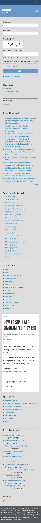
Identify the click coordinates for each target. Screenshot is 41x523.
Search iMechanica (12, 92)
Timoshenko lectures (13, 236)
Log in (7, 381)
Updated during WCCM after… (16, 440)
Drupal (28, 513)
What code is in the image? (13, 50)
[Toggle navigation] (37, 10)
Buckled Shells (11, 278)
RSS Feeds (9, 418)
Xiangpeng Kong (17, 334)
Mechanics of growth (13, 215)
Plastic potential (11, 224)
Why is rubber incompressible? (16, 242)
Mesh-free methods (12, 218)
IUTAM (7, 290)
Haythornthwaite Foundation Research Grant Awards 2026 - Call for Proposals (20, 179)
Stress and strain (11, 230)
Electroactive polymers (14, 287)
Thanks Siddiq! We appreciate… (17, 464)
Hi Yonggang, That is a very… (16, 486)
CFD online (9, 281)
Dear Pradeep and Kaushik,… (16, 480)
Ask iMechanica (11, 400)
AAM (7, 269)
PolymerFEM (10, 293)
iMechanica (6, 10)
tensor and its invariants (14, 254)
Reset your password (13, 76)
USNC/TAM (9, 305)
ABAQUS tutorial (11, 200)
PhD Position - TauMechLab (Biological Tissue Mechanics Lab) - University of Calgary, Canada (19, 152)
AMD (7, 272)
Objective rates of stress (14, 221)
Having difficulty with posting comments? (21, 403)
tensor (7, 257)
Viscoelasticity (10, 239)
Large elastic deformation (15, 209)
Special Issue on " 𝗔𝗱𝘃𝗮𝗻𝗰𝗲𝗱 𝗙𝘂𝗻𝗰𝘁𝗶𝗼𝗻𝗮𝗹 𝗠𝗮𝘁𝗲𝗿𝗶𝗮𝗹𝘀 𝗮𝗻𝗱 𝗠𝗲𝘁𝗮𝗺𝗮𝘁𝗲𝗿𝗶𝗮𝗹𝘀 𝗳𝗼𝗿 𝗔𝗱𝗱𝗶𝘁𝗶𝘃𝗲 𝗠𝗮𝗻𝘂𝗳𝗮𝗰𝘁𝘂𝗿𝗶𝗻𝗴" (18, 143)
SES (6, 299)
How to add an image (13, 406)
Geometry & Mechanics (14, 206)
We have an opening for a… (15, 435)
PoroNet (8, 296)
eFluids (8, 308)
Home (5, 316)
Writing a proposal (12, 248)
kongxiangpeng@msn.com (14, 371)
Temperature (10, 233)
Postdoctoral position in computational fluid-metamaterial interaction (20, 135)
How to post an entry (13, 409)
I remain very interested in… (16, 451)
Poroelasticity (10, 227)
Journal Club (10, 412)
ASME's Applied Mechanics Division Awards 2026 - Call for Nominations (18, 169)
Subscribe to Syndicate (4, 501)
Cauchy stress (10, 203)
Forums (8, 88)
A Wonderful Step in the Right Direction (20, 470)
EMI (6, 284)
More (36, 184)
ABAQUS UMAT (11, 197)
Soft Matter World (12, 302)
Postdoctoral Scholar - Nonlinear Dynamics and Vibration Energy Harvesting (17, 128)
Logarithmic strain (12, 212)
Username (7, 22)
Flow (5, 342)
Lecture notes (10, 415)
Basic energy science (13, 275)
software (7, 339)
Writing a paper (11, 245)
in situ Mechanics (11, 251)
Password (6, 30)
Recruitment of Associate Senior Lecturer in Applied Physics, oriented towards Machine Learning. (20, 120)
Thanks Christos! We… (13, 475)
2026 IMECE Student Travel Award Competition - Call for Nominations (18, 174)
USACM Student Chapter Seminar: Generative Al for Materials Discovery (19, 163)
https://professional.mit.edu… (16, 446)
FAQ (6, 421)
